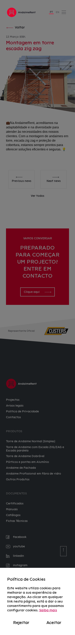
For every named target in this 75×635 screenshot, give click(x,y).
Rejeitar (21, 622)
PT (51, 12)
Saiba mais (48, 610)
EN (57, 12)
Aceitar (53, 622)
